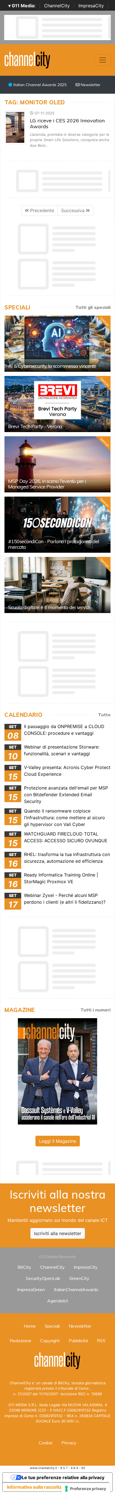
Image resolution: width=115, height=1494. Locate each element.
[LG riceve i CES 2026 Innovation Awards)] (15, 127)
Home (30, 1326)
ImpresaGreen (31, 1289)
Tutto (104, 714)
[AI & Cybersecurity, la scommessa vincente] (57, 344)
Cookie (45, 1442)
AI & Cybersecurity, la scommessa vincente (52, 366)
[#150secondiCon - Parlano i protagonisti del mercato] (57, 525)
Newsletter (90, 84)
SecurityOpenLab (43, 1278)
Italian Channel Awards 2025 (39, 84)
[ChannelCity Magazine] (57, 1071)
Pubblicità (78, 1340)
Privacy (68, 1442)
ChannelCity (57, 5)
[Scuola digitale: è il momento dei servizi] (57, 585)
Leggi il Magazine (57, 1141)
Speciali (52, 1326)
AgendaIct (57, 1300)
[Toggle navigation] (103, 60)
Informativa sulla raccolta (34, 1487)
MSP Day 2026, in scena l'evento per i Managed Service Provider (47, 484)
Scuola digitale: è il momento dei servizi (49, 607)
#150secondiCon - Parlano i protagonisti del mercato (53, 544)
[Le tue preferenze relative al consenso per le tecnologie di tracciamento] (86, 1488)
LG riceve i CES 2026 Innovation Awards (67, 123)
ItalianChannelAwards (76, 1289)
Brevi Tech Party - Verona (35, 426)
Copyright (50, 1340)
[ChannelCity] (27, 59)
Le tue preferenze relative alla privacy (63, 1477)
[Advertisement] (59, 1166)
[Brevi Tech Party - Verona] (57, 404)
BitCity (24, 1267)
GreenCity (79, 1278)
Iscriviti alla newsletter (57, 1233)
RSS (101, 1340)
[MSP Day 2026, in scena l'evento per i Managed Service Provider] (57, 464)
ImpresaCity (91, 5)
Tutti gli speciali (93, 307)
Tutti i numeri (95, 1010)
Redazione (20, 1340)
